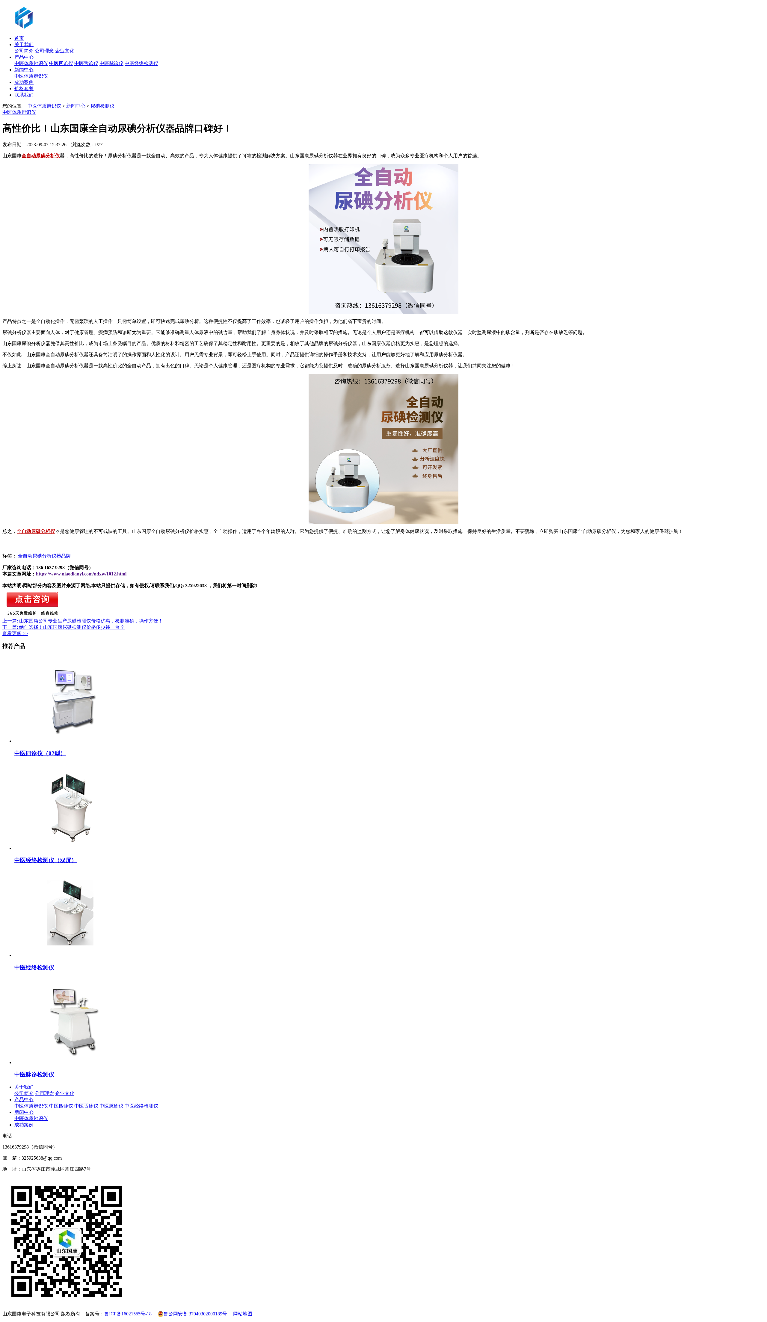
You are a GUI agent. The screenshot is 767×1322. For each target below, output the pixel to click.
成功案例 (24, 82)
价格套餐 (24, 88)
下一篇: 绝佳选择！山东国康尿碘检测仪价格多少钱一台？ (63, 627)
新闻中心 (24, 69)
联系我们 (24, 94)
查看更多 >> (15, 633)
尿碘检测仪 (102, 105)
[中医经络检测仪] (72, 955)
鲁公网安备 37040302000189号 (195, 1313)
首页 (19, 38)
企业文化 (64, 50)
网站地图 (242, 1313)
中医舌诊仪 (86, 63)
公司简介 (24, 50)
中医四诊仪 (61, 63)
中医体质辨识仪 (31, 63)
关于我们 (24, 44)
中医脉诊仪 (111, 63)
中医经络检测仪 (141, 63)
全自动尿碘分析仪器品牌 (44, 555)
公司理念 (44, 50)
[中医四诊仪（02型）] (72, 741)
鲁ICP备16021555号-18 (128, 1313)
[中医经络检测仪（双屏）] (72, 848)
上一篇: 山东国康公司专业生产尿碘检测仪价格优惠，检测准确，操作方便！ (82, 620)
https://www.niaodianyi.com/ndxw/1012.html (81, 573)
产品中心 (24, 57)
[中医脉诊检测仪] (72, 1062)
